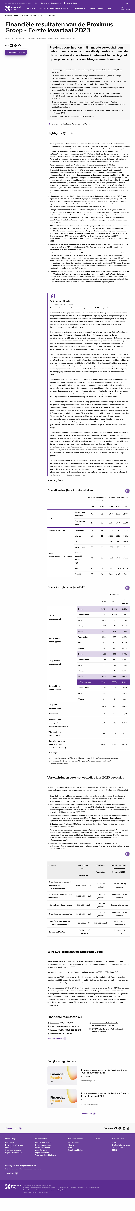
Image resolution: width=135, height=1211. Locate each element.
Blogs (70, 1147)
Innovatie (8, 1147)
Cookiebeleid (61, 1187)
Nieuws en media (29, 15)
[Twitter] (120, 1128)
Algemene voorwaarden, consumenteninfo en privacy (39, 1187)
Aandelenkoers (41, 1150)
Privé (35, 3)
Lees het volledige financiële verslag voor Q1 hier (71, 124)
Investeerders (41, 1139)
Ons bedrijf (10, 1139)
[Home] (13, 8)
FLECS (114, 1150)
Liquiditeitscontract (42, 1153)
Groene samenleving (13, 1150)
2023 (42, 15)
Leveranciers (118, 1139)
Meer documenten (55, 1038)
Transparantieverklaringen (45, 1155)
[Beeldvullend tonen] (127, 491)
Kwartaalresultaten (42, 1147)
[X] (15, 45)
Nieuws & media (75, 1139)
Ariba (114, 1142)
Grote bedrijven (56, 3)
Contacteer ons (11, 1128)
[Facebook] (19, 45)
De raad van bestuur (43, 1142)
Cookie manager (71, 1187)
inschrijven (9, 1173)
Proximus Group (11, 15)
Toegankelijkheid (82, 1187)
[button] (30, 8)
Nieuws (71, 1145)
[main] (67, 560)
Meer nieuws (87, 1114)
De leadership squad (43, 1145)
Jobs (98, 1139)
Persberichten (73, 1142)
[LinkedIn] (11, 45)
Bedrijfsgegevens (94, 1187)
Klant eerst (9, 1142)
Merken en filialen (72, 3)
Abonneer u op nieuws (16, 52)
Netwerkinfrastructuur (14, 1145)
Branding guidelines (75, 1150)
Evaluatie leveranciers (121, 1145)
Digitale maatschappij (13, 1153)
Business (44, 3)
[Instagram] (128, 1128)
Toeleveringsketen (119, 1147)
